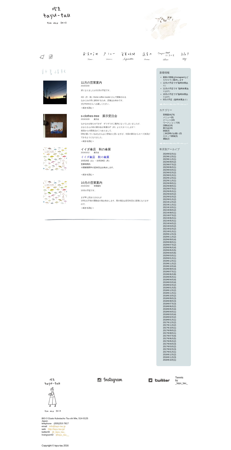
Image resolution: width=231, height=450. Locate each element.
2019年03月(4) (169, 282)
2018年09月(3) (169, 298)
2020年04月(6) (169, 253)
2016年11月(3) (169, 357)
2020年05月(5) (169, 250)
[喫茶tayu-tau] (56, 30)
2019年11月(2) (169, 263)
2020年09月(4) (169, 239)
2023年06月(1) (169, 167)
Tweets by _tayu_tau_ (175, 380)
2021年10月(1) (169, 207)
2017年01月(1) (169, 352)
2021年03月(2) (169, 226)
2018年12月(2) (169, 290)
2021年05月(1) (169, 221)
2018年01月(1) (169, 320)
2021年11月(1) (169, 205)
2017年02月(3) (169, 349)
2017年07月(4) (169, 336)
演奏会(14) (168, 125)
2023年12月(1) (169, 156)
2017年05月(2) (169, 341)
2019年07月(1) (169, 271)
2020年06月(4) (169, 247)
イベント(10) (169, 120)
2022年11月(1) (169, 180)
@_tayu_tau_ (58, 432)
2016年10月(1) (169, 360)
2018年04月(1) (169, 312)
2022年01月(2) (169, 199)
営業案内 (97, 186)
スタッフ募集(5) (170, 136)
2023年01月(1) (169, 175)
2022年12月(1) (169, 178)
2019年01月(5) (169, 287)
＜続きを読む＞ (87, 108)
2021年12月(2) (169, 202)
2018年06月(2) (169, 306)
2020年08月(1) (169, 242)
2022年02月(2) (169, 196)
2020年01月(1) (169, 258)
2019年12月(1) (169, 261)
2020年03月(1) (169, 255)
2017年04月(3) (169, 344)
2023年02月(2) (169, 172)
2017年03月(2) (169, 346)
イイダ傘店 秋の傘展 (96, 149)
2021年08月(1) (169, 213)
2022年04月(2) (169, 194)
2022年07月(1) (169, 188)
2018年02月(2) (169, 317)
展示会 (96, 119)
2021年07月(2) (169, 215)
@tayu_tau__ (62, 434)
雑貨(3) (166, 131)
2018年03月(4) (169, 314)
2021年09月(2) (169, 210)
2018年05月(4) (169, 309)
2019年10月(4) (169, 266)
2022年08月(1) (169, 186)
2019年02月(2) (169, 285)
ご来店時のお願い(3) (172, 133)
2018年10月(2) (169, 295)
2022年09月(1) (169, 183)
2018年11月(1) (169, 293)
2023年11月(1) (169, 159)
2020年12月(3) (169, 234)
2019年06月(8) (169, 274)
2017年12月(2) (169, 322)
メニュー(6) (168, 117)
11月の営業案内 (91, 82)
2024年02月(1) (169, 154)
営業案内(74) (169, 114)
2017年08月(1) (169, 333)
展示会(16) (168, 128)
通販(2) (166, 139)
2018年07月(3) (169, 304)
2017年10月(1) (169, 328)
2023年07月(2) (169, 164)
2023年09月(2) (169, 162)
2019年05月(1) (169, 277)
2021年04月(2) (169, 223)
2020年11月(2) (169, 237)
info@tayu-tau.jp (57, 426)
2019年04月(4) (169, 279)
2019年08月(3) (169, 269)
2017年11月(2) (169, 325)
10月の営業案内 (91, 182)
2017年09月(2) (169, 330)
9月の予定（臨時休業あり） (176, 99)
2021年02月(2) (169, 229)
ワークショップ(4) (171, 123)
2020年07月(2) (169, 245)
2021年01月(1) (169, 231)
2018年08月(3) (169, 301)
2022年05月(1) (169, 191)
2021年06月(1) (169, 218)
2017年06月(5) (169, 338)
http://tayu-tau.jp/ (56, 429)
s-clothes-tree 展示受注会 (99, 116)
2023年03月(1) (169, 170)
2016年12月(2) (169, 354)
